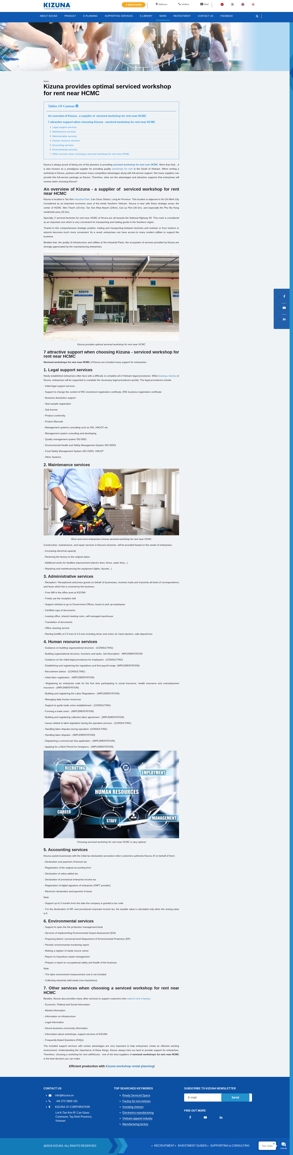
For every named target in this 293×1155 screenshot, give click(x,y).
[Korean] (232, 4)
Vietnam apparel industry (137, 1118)
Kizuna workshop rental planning (130, 1066)
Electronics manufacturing (138, 1112)
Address (162, 4)
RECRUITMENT (164, 1145)
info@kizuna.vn (64, 1095)
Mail (206, 4)
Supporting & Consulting (229, 1145)
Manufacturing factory (135, 1124)
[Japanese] (253, 4)
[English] (242, 4)
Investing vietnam (132, 1106)
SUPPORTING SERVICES (119, 16)
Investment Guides (192, 1145)
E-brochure (134, 4)
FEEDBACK (226, 16)
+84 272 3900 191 (67, 1101)
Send (235, 1097)
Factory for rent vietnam (136, 1101)
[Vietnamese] (222, 4)
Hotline (185, 4)
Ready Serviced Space (136, 1095)
